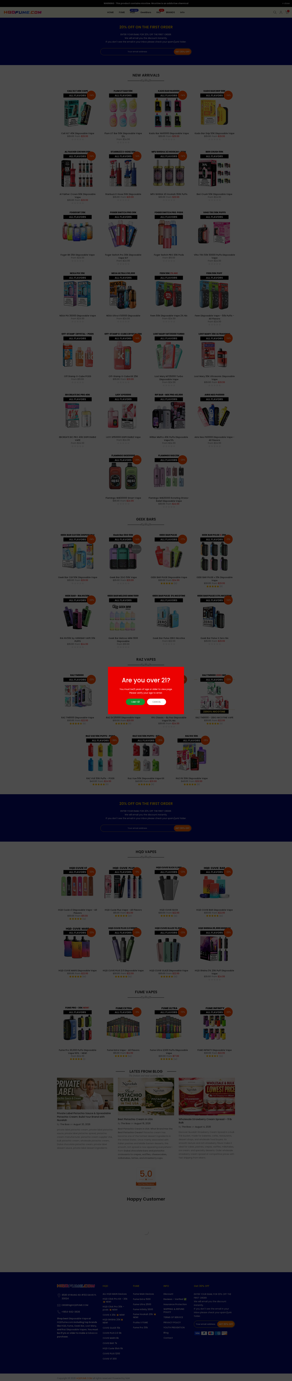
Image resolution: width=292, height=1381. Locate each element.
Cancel (156, 701)
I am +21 (135, 701)
